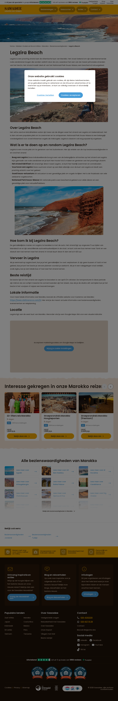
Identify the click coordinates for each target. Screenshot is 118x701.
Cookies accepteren (71, 95)
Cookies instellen (45, 95)
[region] (59, 86)
